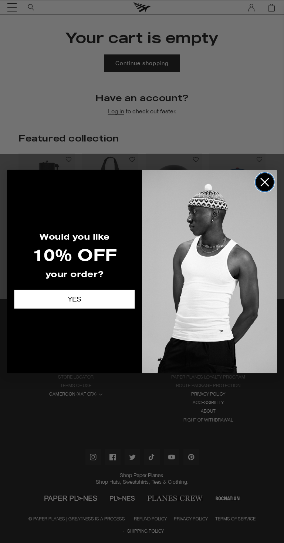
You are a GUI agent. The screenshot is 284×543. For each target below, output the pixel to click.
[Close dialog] (264, 182)
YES (74, 299)
